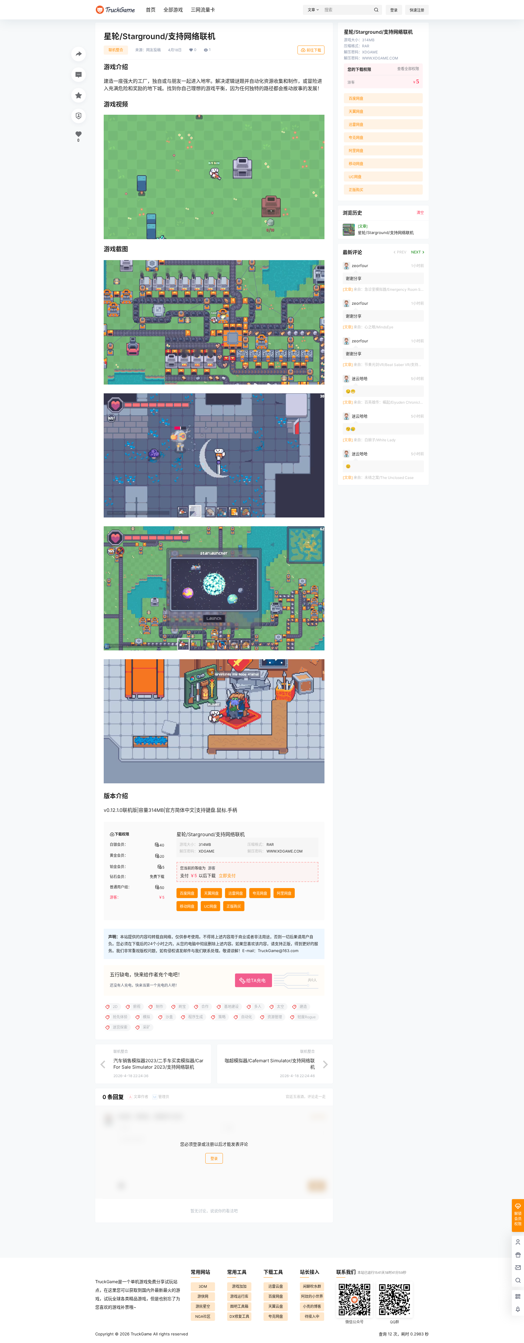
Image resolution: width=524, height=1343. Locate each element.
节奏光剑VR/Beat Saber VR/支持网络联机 (398, 364)
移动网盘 (187, 906)
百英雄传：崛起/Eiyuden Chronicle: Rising (399, 402)
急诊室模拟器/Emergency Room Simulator (399, 289)
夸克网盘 (260, 893)
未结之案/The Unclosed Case (389, 477)
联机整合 (116, 50)
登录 (394, 10)
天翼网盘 (211, 893)
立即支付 (227, 875)
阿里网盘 (284, 893)
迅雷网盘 (235, 893)
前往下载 (314, 50)
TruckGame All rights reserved (158, 1333)
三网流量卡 (203, 10)
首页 (151, 10)
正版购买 (234, 906)
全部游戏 (173, 10)
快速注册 (417, 10)
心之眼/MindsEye (378, 327)
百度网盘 (187, 893)
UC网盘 (210, 906)
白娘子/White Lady (380, 440)
